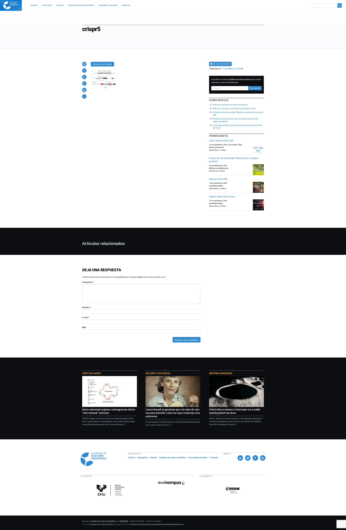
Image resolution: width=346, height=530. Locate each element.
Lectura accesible (102, 64)
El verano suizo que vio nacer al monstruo (230, 105)
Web (84, 327)
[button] (84, 64)
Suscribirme (255, 88)
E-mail (85, 317)
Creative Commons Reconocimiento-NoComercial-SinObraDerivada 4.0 (157, 524)
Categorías (142, 457)
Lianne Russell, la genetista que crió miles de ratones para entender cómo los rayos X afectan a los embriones (173, 413)
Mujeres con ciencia (158, 373)
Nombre (86, 307)
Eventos (153, 457)
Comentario (88, 282)
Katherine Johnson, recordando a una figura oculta (234, 108)
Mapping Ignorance (220, 373)
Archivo (131, 457)
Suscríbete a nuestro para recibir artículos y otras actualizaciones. (236, 80)
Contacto (213, 457)
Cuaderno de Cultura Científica (102, 524)
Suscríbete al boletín (197, 457)
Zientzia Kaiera (91, 373)
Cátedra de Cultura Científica (172, 457)
